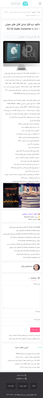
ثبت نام (13, 3)
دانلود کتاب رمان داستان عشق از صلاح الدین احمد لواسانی (24, 360)
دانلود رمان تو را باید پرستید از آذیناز (30, 367)
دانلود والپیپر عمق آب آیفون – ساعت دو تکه (28, 357)
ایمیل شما (37, 319)
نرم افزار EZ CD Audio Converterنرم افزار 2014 (27, 251)
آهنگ (33, 386)
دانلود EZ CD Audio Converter (31, 230)
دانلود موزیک (23, 386)
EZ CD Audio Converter (32, 227)
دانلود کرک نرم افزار (14, 247)
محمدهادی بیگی (26, 266)
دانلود (10, 227)
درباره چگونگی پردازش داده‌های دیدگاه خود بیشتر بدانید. (24, 339)
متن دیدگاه (36, 284)
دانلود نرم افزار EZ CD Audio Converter (29, 241)
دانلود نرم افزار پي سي (13, 244)
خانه (39, 12)
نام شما (38, 311)
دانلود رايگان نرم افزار (34, 237)
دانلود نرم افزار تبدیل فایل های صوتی (29, 244)
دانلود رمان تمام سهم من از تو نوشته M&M (28, 354)
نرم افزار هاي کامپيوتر (22, 254)
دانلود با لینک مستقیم (30, 214)
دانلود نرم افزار (24, 237)
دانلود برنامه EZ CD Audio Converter (29, 234)
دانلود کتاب (11, 386)
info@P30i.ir (20, 379)
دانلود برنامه (19, 230)
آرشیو (33, 12)
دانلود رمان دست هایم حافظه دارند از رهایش (27, 364)
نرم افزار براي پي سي (34, 254)
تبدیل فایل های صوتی (18, 227)
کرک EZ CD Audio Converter (31, 257)
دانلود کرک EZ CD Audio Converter (30, 247)
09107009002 (20, 375)
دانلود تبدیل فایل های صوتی (11, 234)
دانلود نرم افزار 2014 (15, 237)
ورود (18, 3)
